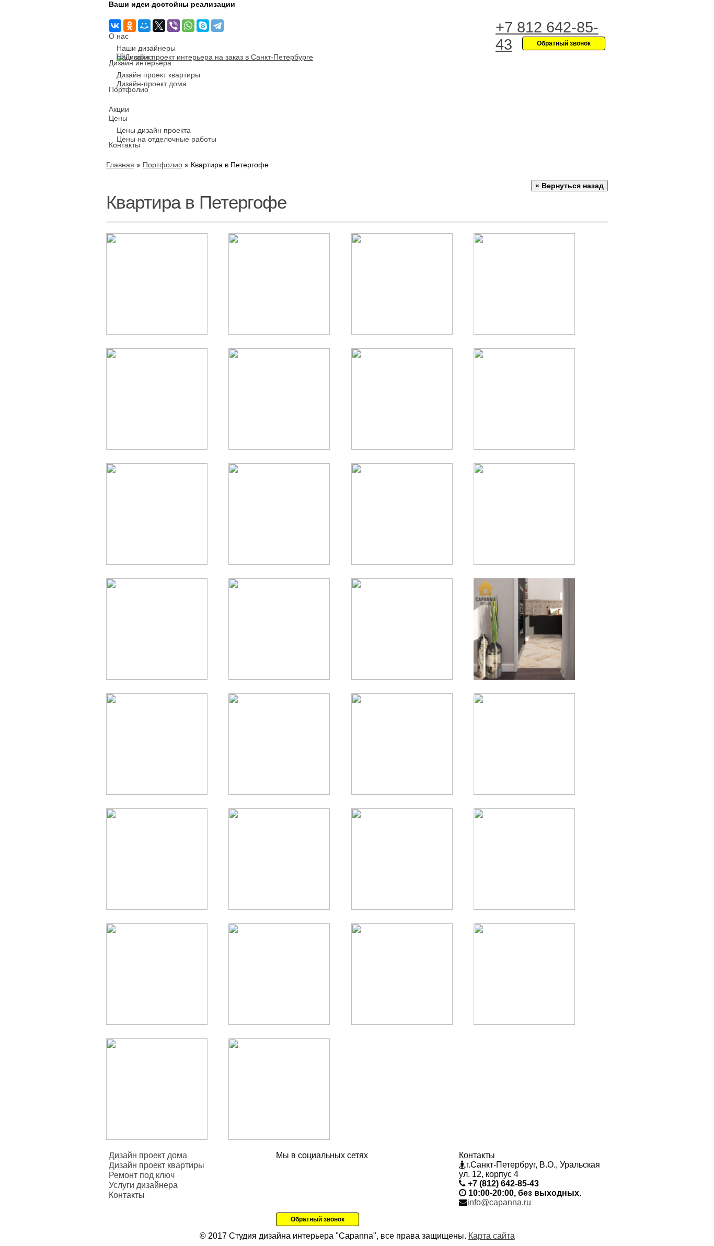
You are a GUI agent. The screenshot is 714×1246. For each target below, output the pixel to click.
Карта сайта (491, 1235)
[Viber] (173, 25)
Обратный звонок (317, 1219)
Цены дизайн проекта (154, 130)
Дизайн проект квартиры (158, 75)
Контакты (124, 145)
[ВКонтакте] (115, 25)
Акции (119, 109)
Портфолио (128, 89)
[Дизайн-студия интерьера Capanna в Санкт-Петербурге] (215, 57)
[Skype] (203, 25)
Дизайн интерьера (140, 63)
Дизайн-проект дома (152, 83)
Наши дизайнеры (146, 48)
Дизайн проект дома (148, 1155)
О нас (119, 36)
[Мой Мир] (144, 25)
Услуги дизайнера (143, 1185)
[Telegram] (217, 25)
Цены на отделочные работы (166, 139)
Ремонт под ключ (142, 1175)
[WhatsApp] (188, 25)
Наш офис (134, 57)
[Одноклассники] (129, 25)
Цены (118, 118)
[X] (159, 25)
